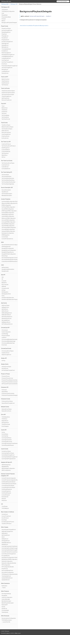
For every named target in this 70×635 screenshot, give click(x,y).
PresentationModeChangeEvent (10, 65)
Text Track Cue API (6, 141)
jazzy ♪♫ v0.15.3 (10, 633)
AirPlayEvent (5, 368)
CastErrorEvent (5, 353)
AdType (3, 290)
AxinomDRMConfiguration (8, 220)
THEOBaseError (6, 417)
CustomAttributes (6, 151)
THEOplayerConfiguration (8, 11)
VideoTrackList (5, 81)
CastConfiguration (6, 332)
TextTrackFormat (6, 119)
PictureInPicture (6, 376)
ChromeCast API (5, 327)
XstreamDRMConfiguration (8, 231)
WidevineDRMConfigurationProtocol (11, 203)
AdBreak (4, 286)
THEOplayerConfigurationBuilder (10, 574)
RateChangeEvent (6, 52)
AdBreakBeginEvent (7, 313)
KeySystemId (5, 496)
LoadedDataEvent (6, 58)
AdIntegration (5, 292)
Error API (3, 414)
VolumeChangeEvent (7, 67)
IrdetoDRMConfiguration (8, 214)
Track (3, 106)
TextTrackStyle (5, 174)
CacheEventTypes (6, 451)
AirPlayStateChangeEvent (8, 370)
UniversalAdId (5, 610)
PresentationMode (6, 17)
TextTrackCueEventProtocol (9, 146)
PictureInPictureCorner (7, 378)
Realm (16, 633)
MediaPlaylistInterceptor (8, 603)
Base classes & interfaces (7, 512)
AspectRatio (5, 391)
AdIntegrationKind (6, 294)
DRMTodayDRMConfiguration (9, 211)
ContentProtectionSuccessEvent (10, 552)
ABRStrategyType (6, 464)
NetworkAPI (5, 604)
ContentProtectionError (7, 238)
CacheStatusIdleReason (8, 445)
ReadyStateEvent (6, 32)
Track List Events (5, 88)
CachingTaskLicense (7, 441)
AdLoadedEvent (6, 320)
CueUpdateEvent (6, 168)
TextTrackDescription (7, 193)
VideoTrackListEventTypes (8, 90)
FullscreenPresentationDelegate (10, 395)
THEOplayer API (14, 4)
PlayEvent (4, 34)
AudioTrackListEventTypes (8, 92)
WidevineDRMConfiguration (9, 218)
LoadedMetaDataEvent (7, 56)
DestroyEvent (5, 73)
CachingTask (5, 436)
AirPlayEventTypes (6, 366)
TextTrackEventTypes (7, 129)
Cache (3, 432)
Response (4, 500)
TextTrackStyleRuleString (8, 180)
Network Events (5, 406)
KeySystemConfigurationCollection (10, 557)
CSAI (2, 265)
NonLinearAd (5, 284)
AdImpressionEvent (6, 318)
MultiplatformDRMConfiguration (9, 559)
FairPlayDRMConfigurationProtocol (10, 201)
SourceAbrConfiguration (8, 572)
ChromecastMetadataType (8, 343)
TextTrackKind (5, 117)
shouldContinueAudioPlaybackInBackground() (34, 25)
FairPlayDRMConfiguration (8, 207)
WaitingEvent (5, 47)
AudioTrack (4, 111)
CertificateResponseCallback (9, 483)
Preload (4, 19)
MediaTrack (4, 108)
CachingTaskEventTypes (8, 453)
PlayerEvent (5, 568)
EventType (4, 520)
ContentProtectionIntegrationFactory (11, 480)
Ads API (3, 274)
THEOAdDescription (7, 620)
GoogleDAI (4, 595)
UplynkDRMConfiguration (8, 225)
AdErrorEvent (5, 311)
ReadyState (5, 15)
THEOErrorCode (6, 424)
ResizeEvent (5, 69)
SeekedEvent (5, 45)
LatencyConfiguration (7, 597)
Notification (4, 586)
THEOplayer (5, 9)
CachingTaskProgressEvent (9, 458)
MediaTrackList (5, 79)
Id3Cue (3, 157)
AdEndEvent (5, 309)
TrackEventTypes (6, 125)
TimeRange (5, 506)
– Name (4, 587)
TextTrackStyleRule (6, 176)
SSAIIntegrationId (6, 246)
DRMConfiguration (6, 205)
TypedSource (5, 191)
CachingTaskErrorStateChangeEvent (11, 548)
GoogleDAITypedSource (8, 252)
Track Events (4, 122)
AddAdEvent (5, 544)
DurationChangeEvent (7, 41)
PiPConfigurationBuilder (8, 567)
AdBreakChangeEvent (7, 531)
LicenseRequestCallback (8, 485)
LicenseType (5, 237)
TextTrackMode (5, 115)
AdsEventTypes (5, 305)
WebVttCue (4, 155)
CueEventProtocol (6, 144)
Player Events (4, 26)
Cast (3, 13)
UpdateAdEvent (6, 580)
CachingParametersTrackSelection (10, 443)
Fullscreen (4, 389)
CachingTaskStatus (6, 438)
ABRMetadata (5, 466)
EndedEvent (5, 51)
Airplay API (4, 358)
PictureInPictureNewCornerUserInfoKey (11, 380)
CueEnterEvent (5, 165)
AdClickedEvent (6, 535)
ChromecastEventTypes (7, 351)
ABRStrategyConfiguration (8, 468)
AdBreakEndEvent (6, 314)
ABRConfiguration (6, 470)
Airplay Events (4, 364)
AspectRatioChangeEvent (8, 403)
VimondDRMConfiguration (8, 229)
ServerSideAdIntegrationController (10, 257)
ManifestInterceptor (6, 601)
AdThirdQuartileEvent (7, 324)
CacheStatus (5, 434)
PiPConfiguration (6, 565)
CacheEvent (5, 514)
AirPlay (3, 360)
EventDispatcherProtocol (8, 521)
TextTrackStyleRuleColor (8, 178)
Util (2, 504)
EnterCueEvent (5, 136)
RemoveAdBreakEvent (7, 570)
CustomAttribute (6, 149)
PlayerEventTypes (6, 28)
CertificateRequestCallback (8, 482)
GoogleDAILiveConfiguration (9, 250)
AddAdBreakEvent (6, 542)
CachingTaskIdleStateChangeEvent (10, 550)
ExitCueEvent (5, 138)
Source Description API (7, 187)
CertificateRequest (6, 493)
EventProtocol (5, 518)
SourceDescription (6, 190)
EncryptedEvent (6, 555)
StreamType (5, 256)
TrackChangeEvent (6, 96)
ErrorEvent (4, 64)
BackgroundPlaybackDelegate (9, 22)
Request (4, 498)
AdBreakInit (4, 533)
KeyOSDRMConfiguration (8, 224)
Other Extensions (5, 583)
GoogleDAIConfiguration (8, 248)
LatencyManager (6, 599)
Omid (3, 295)
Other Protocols (5, 591)
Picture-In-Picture (5, 374)
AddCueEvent (5, 130)
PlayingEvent (5, 36)
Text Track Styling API (6, 172)
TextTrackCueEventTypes (8, 163)
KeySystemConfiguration (8, 233)
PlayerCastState (6, 335)
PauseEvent (5, 38)
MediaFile (4, 282)
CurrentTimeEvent (6, 516)
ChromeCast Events (6, 348)
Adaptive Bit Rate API (6, 462)
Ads (3, 277)
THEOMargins (5, 508)
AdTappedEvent (6, 540)
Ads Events (4, 303)
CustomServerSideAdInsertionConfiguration (13, 261)
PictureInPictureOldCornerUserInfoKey (11, 382)
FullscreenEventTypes (7, 401)
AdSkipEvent (5, 539)
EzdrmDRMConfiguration (8, 212)
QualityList (4, 608)
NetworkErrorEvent (6, 411)
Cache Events (4, 449)
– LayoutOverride (6, 622)
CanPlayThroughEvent (7, 62)
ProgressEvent (5, 39)
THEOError (4, 419)
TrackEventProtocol (6, 523)
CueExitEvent (5, 167)
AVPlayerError (5, 422)
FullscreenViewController (8, 393)
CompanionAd (5, 288)
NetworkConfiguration (7, 561)
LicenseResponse (6, 491)
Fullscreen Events (5, 399)
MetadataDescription (7, 195)
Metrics (3, 20)
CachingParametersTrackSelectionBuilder (12, 546)
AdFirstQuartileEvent (7, 316)
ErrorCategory (5, 426)
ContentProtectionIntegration (9, 478)
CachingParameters (7, 439)
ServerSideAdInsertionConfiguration (11, 244)
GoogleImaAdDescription (8, 269)
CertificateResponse (7, 489)
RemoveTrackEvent (6, 100)
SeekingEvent (5, 43)
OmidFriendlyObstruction (8, 297)
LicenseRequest (6, 495)
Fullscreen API (4, 387)
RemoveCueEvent (6, 132)
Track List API (4, 76)
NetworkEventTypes (7, 409)
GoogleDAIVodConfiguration (9, 254)
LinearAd (4, 281)
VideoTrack (4, 109)
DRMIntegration (6, 235)
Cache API (3, 430)
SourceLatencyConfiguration (9, 618)
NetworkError (5, 420)
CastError (4, 337)
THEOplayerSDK (5, 4)
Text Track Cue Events (6, 160)
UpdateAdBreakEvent (7, 578)
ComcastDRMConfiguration (8, 222)
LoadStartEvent (5, 71)
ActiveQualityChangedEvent (9, 529)
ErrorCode (4, 345)
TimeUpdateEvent (6, 49)
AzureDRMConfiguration (8, 209)
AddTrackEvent (5, 98)
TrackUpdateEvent (6, 576)
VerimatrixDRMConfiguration (9, 227)
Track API (3, 103)
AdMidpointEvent (6, 322)
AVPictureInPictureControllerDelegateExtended (13, 383)
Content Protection (5, 199)
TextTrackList (5, 85)
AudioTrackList (5, 83)
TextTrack (4, 113)
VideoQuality (5, 612)
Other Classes (4, 527)
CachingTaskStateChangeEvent (10, 457)
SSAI (2, 242)
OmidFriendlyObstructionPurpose (10, 299)
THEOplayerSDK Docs (6, 1)
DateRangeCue (5, 147)
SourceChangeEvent (7, 30)
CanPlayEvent (5, 60)
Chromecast (5, 330)
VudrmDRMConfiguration (8, 216)
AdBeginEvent (5, 307)
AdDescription (5, 267)
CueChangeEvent (6, 134)
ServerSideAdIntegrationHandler (10, 259)
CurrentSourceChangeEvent (9, 553)
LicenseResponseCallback (8, 487)
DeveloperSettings (6, 593)
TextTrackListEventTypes (8, 94)
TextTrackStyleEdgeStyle (8, 184)
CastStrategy (5, 333)
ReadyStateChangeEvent (8, 54)
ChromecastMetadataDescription (10, 339)
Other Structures (5, 616)
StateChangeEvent (6, 354)
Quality (3, 606)
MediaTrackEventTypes (7, 127)
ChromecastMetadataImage (8, 341)
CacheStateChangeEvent (8, 455)
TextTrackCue (5, 153)
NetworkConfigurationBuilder (9, 563)
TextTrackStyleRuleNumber (8, 182)
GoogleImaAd (5, 271)
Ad (2, 279)
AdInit (3, 537)
